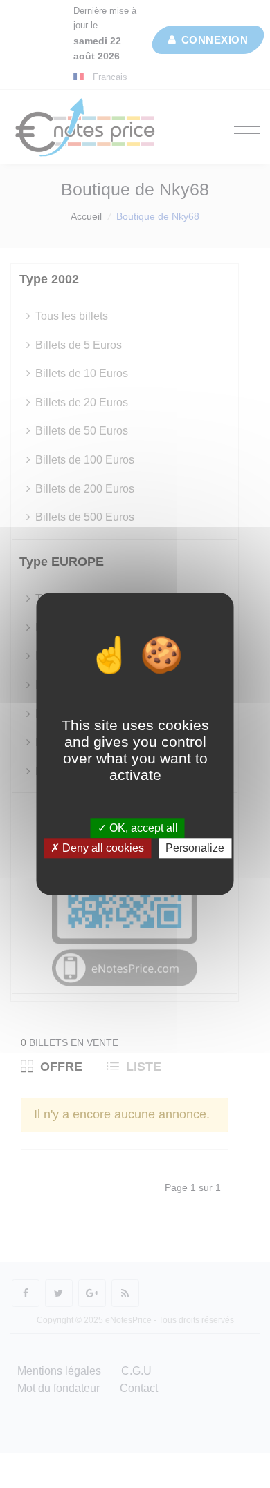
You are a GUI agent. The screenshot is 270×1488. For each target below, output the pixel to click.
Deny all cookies (102, 849)
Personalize (194, 849)
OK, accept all (142, 828)
